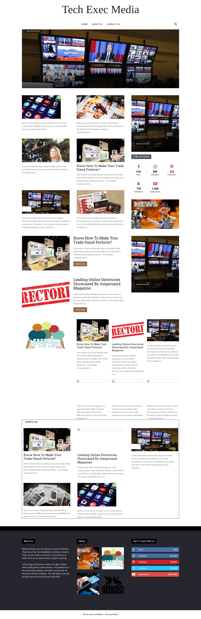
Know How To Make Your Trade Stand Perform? (100, 168)
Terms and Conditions (93, 614)
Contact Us (113, 24)
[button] (175, 24)
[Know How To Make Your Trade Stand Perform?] (100, 150)
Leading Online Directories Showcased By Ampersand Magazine (97, 284)
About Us (97, 24)
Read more (80, 264)
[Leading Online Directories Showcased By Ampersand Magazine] (46, 294)
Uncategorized (33, 31)
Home (85, 24)
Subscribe (155, 182)
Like (138, 165)
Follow (155, 165)
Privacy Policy (111, 614)
